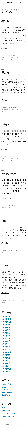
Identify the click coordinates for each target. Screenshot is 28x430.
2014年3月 (5, 349)
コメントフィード (8, 413)
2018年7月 (5, 330)
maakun (5, 107)
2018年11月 (6, 325)
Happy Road (8, 173)
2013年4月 (5, 363)
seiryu (5, 124)
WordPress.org (7, 416)
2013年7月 (5, 360)
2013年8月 (5, 358)
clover (5, 265)
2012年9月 (5, 371)
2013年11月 (6, 355)
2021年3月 (5, 316)
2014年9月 (5, 341)
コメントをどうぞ (7, 59)
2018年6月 (5, 333)
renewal (4, 387)
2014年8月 (5, 344)
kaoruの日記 (6, 384)
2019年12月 (6, 319)
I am (3, 220)
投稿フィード (6, 411)
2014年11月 (6, 338)
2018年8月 (5, 327)
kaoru (4, 55)
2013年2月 (5, 366)
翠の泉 (5, 72)
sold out (4, 390)
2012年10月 (6, 369)
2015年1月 (5, 336)
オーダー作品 (6, 57)
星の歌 (5, 20)
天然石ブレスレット (16, 57)
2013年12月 (6, 352)
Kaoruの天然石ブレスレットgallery (12, 3)
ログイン (5, 408)
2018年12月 (6, 322)
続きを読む (5, 48)
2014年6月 (5, 347)
